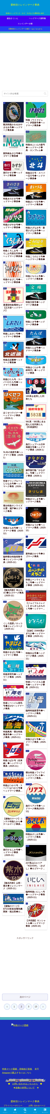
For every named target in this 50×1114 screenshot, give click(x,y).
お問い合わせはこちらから (25, 1084)
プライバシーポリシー (13, 1105)
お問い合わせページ (37, 1105)
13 (36, 1006)
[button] (45, 93)
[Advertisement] (25, 62)
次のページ (25, 997)
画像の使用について (25, 1088)
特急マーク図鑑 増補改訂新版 (17, 1069)
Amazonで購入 (9, 1073)
